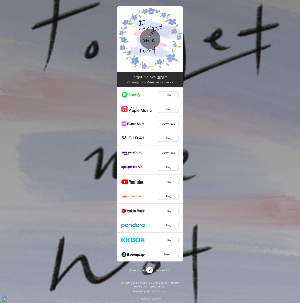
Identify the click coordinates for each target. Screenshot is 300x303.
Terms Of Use (157, 286)
